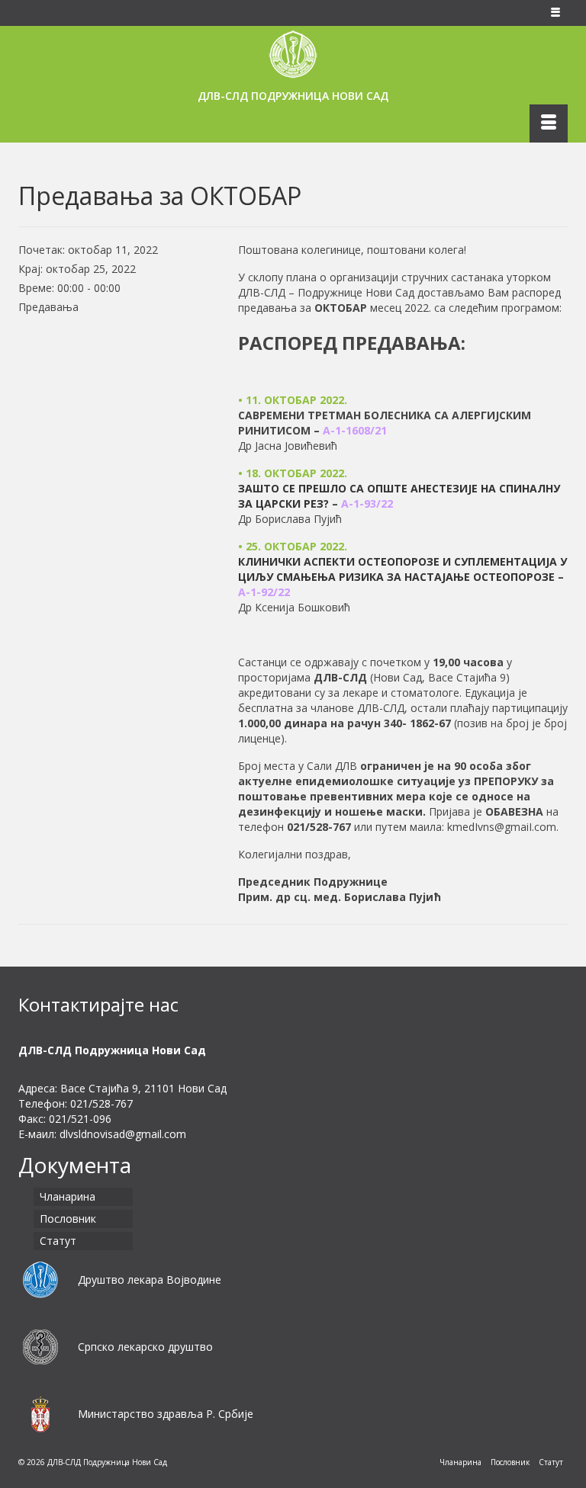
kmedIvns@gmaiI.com (501, 826)
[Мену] (549, 123)
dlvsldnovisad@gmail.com (123, 1134)
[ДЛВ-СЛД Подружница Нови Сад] (293, 54)
